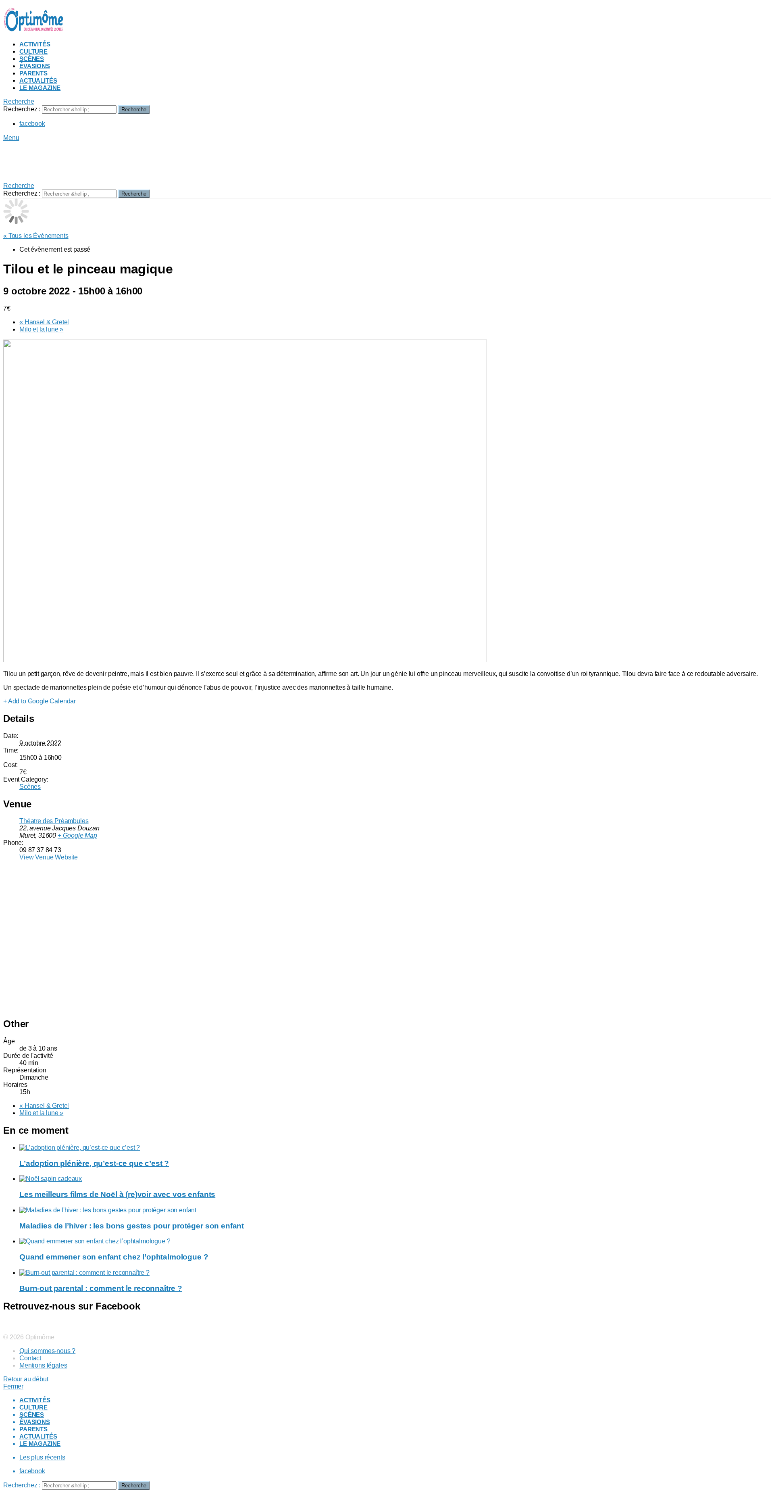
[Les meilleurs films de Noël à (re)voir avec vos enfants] (395, 1178)
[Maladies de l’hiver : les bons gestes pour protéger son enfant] (395, 1210)
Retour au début (25, 1379)
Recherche (133, 109)
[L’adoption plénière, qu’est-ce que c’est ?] (395, 1147)
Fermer (13, 1386)
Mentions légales (43, 1365)
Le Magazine (39, 87)
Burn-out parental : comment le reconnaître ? (100, 1288)
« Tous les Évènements (36, 235)
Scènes (31, 58)
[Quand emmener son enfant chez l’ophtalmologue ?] (395, 1241)
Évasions (34, 66)
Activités (34, 44)
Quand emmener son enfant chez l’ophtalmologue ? (113, 1257)
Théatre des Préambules (53, 820)
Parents (33, 73)
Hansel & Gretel (44, 322)
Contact (30, 1358)
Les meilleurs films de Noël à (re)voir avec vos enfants (117, 1194)
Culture (33, 51)
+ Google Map (77, 835)
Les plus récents (42, 1457)
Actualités (38, 80)
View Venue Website (48, 857)
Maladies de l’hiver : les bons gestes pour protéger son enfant (131, 1226)
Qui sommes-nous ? (47, 1350)
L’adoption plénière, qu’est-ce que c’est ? (94, 1163)
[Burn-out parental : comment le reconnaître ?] (395, 1272)
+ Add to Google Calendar (39, 701)
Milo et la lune (41, 329)
